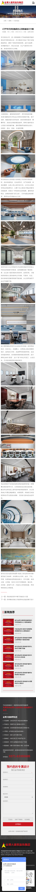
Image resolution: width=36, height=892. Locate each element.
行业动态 (16, 21)
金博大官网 (12, 3)
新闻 (10, 21)
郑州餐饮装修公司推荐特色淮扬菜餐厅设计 (20, 599)
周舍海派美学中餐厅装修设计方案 (17, 596)
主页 (5, 21)
